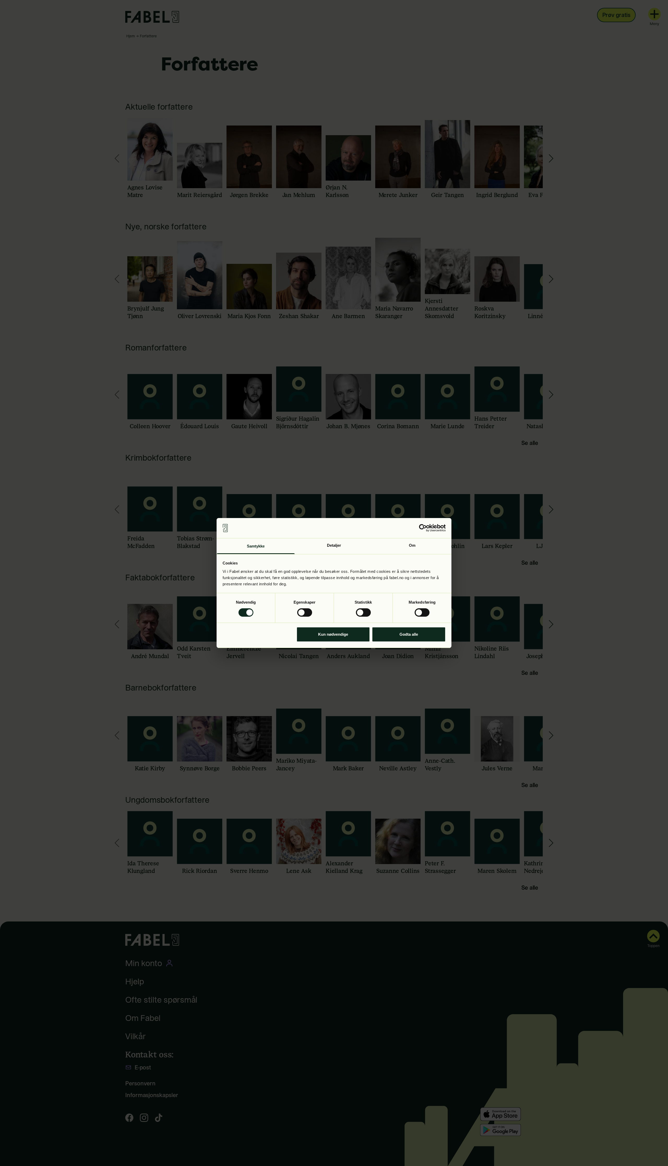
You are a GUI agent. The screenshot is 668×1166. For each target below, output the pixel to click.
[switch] (304, 612)
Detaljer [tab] (334, 545)
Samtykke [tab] (256, 546)
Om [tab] (412, 545)
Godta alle (408, 634)
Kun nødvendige (333, 634)
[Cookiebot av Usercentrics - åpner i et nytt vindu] (423, 528)
